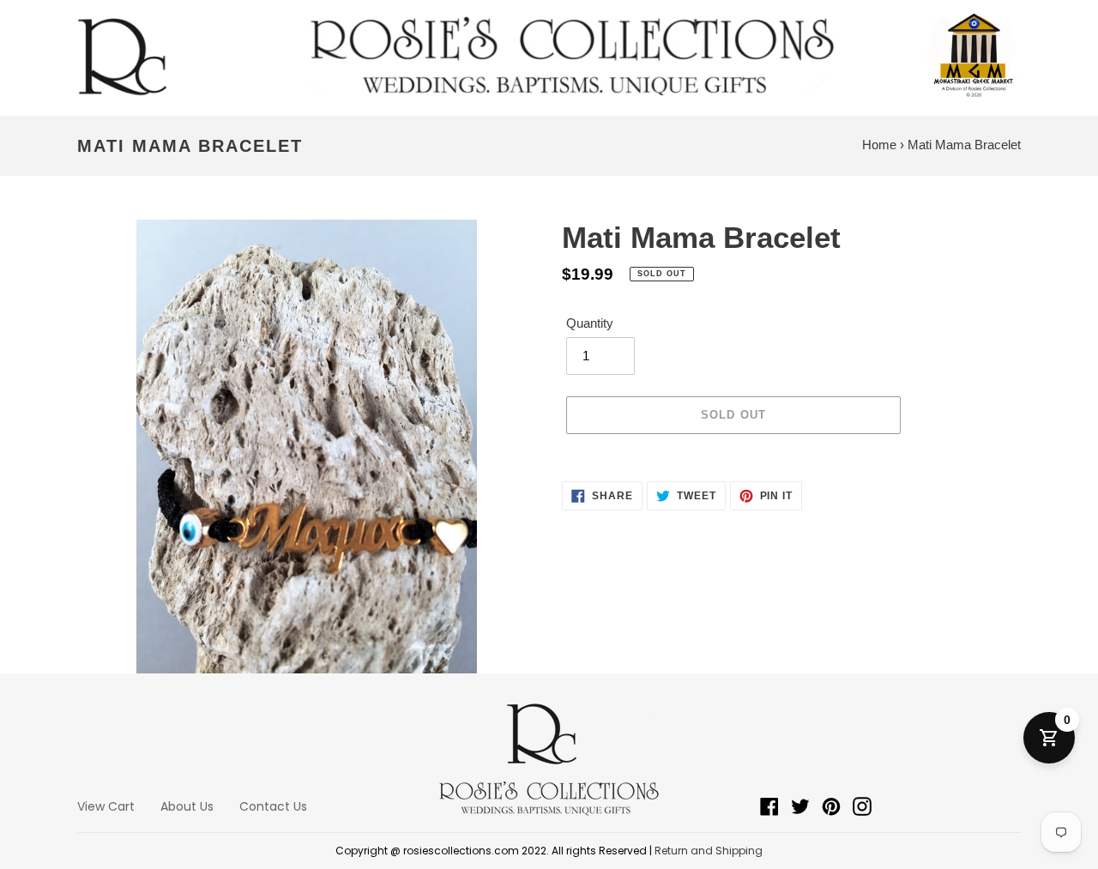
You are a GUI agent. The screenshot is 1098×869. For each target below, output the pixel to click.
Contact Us (273, 806)
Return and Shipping (709, 850)
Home (879, 144)
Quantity (589, 323)
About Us (187, 806)
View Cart (106, 806)
